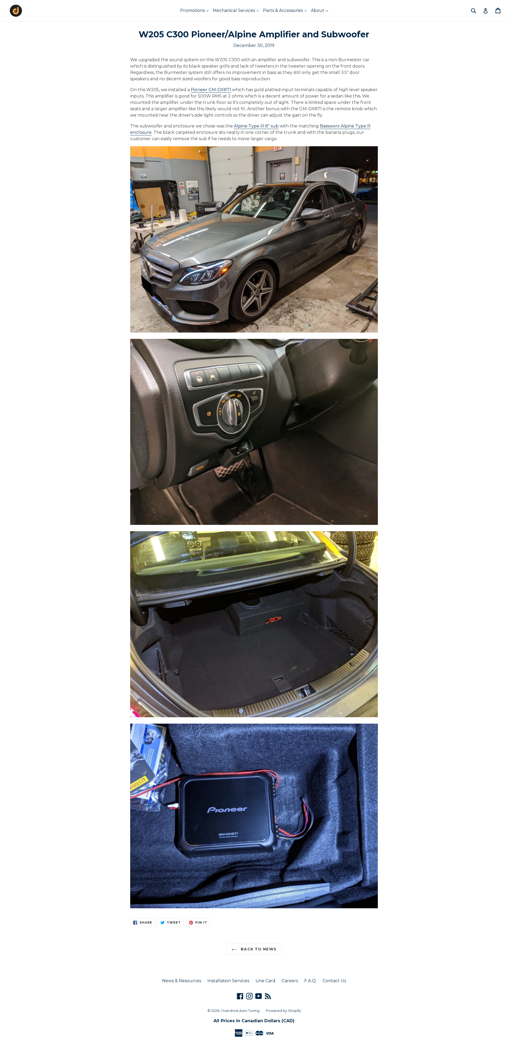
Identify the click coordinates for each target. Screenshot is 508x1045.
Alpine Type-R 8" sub (256, 126)
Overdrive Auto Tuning (240, 1010)
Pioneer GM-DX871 (211, 89)
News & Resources (181, 980)
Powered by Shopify (283, 1010)
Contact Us (334, 980)
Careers (290, 980)
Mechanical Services (234, 10)
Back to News (257, 949)
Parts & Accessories (283, 10)
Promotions (193, 10)
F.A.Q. (310, 980)
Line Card (265, 980)
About (318, 10)
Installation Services (228, 980)
